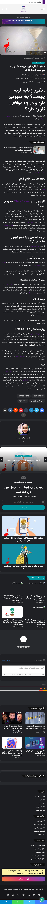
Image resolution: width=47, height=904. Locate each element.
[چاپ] (23, 415)
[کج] (6, 674)
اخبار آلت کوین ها (40, 796)
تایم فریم (22, 400)
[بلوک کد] (22, 674)
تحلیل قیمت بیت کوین (38, 845)
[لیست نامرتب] (17, 674)
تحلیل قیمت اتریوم (39, 849)
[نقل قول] (20, 674)
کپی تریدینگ (8, 225)
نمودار (43, 189)
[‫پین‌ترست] (21, 410)
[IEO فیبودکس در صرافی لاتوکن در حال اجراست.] (35, 743)
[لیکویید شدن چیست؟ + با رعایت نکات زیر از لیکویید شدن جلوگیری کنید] (39, 150)
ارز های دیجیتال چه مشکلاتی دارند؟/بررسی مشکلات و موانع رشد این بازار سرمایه (35, 598)
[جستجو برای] (3, 9)
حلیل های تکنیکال (38, 172)
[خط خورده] (12, 674)
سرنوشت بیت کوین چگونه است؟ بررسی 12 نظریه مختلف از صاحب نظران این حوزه (34, 622)
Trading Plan (34, 246)
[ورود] (6, 9)
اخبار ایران (42, 803)
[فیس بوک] (42, 410)
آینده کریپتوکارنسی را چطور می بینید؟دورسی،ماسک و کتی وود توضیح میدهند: (12, 728)
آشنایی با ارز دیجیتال (39, 831)
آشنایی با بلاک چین (39, 824)
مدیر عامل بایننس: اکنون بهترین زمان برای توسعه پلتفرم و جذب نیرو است (35, 728)
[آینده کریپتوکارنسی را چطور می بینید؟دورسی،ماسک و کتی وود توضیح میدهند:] (12, 718)
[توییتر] (36, 410)
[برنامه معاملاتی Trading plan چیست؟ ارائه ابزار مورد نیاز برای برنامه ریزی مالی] (12, 588)
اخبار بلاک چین (40, 807)
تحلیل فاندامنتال (40, 852)
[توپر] (4, 674)
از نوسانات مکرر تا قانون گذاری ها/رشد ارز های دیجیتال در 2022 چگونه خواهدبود (12, 753)
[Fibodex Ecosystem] (23, 21)
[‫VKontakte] (10, 410)
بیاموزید (37, 58)
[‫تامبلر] (26, 410)
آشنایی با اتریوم (40, 821)
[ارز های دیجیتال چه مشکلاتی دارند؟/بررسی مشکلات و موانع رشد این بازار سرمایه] (34, 588)
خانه (42, 58)
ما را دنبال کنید (22, 879)
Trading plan (23, 396)
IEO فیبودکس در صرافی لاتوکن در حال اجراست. (35, 752)
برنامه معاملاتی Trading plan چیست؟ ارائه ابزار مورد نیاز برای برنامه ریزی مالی (13, 598)
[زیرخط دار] (9, 674)
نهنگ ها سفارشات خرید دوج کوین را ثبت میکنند (27, 2)
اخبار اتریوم (42, 800)
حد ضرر (9, 284)
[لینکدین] (31, 410)
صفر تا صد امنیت (40, 834)
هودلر (4, 262)
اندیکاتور (25, 380)
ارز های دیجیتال (36, 400)
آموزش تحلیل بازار (28, 58)
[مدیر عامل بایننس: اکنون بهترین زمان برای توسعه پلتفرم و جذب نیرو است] (35, 718)
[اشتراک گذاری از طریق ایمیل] (5, 410)
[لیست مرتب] (14, 674)
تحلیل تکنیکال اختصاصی (37, 859)
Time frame (21, 201)
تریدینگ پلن (35, 333)
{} (28, 674)
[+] (30, 674)
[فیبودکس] (23, 9)
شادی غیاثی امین (37, 75)
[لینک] (25, 674)
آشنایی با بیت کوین (39, 828)
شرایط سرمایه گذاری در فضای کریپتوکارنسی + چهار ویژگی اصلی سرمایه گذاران (12, 622)
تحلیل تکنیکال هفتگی (38, 855)
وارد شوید (5, 660)
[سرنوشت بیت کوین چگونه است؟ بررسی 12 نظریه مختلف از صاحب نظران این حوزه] (34, 612)
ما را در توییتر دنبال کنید (33, 776)
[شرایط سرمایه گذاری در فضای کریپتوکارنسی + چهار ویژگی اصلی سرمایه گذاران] (12, 612)
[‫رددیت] (15, 410)
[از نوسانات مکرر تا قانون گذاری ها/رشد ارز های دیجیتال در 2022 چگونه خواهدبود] (12, 743)
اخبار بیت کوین (40, 810)
